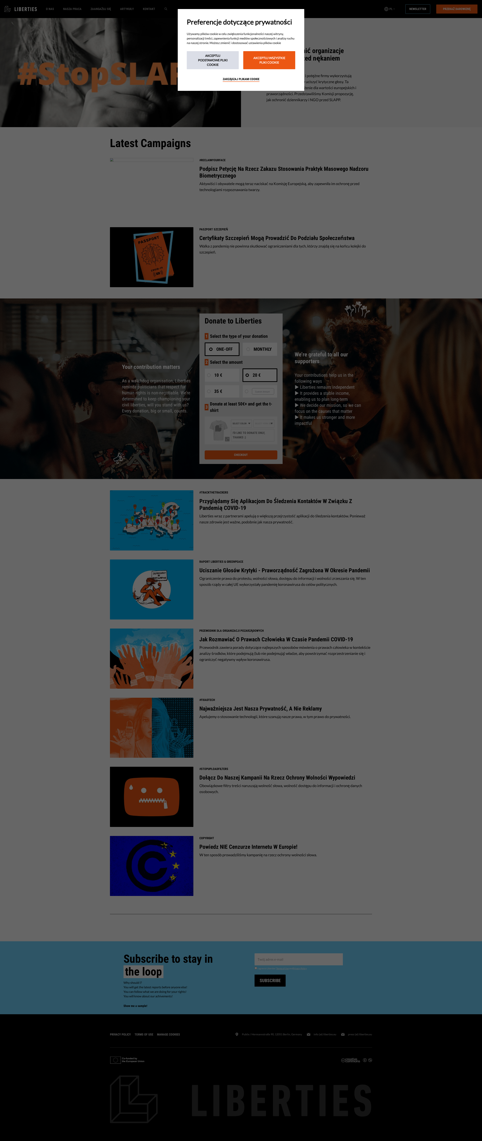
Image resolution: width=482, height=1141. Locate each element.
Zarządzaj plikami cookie (241, 79)
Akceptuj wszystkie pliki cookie (269, 60)
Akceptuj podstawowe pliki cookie (213, 60)
